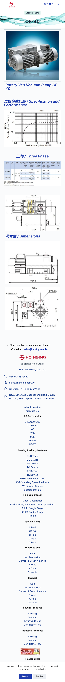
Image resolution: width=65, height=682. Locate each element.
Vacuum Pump (32, 13)
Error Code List (32, 620)
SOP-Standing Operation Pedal (32, 482)
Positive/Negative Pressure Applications (32, 504)
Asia (32, 553)
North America (32, 557)
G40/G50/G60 (32, 421)
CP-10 (32, 531)
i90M (32, 436)
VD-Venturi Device (32, 486)
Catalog (32, 613)
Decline (39, 676)
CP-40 (32, 542)
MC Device (32, 459)
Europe (32, 564)
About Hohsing (32, 407)
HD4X (32, 444)
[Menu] (58, 3)
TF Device (32, 471)
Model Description (32, 500)
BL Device (32, 456)
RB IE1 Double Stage (32, 512)
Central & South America (32, 560)
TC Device (32, 467)
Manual (32, 617)
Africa (32, 568)
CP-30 (32, 538)
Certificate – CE (32, 624)
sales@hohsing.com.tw (36, 349)
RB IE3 (32, 515)
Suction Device (32, 489)
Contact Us (32, 410)
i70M (32, 433)
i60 (32, 429)
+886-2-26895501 (19, 376)
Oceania (32, 572)
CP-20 (32, 535)
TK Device (32, 474)
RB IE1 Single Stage (32, 508)
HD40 (32, 440)
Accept (25, 676)
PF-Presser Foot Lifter (32, 478)
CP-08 (32, 527)
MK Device (32, 463)
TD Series (32, 425)
